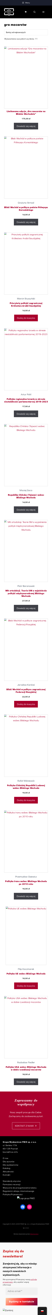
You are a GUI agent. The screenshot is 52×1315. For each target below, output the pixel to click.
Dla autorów (9, 1161)
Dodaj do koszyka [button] (26, 318)
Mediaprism (34, 1234)
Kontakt (6, 1175)
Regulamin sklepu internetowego (18, 1191)
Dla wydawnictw (10, 1165)
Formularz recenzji (12, 1184)
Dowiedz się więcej (26, 126)
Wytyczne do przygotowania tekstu (19, 1188)
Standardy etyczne (12, 1181)
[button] (34, 12)
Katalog (6, 1168)
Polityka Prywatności (13, 1194)
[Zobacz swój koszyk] (25, 12)
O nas (5, 1158)
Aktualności (8, 1171)
